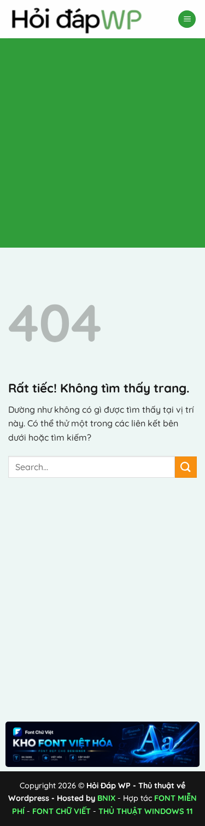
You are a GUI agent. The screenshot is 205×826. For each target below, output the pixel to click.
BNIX (106, 798)
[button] (187, 19)
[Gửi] (186, 467)
